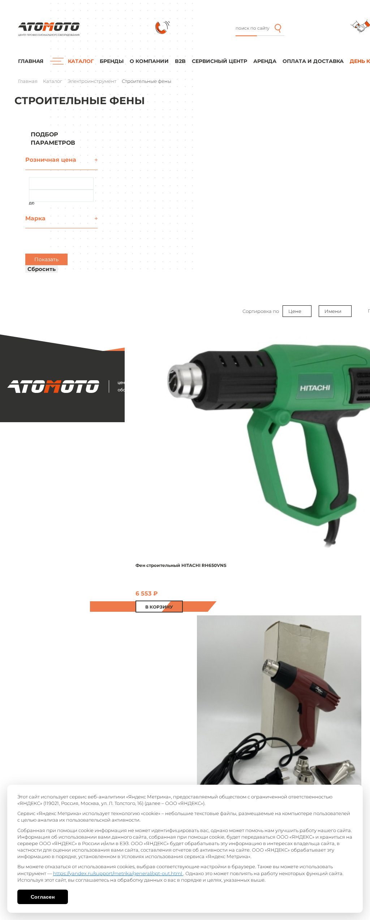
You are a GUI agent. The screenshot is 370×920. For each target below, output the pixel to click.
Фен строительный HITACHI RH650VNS (181, 565)
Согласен (43, 897)
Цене (294, 311)
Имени (332, 311)
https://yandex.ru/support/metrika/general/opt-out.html (118, 873)
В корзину (159, 607)
